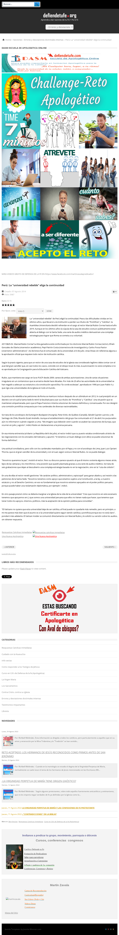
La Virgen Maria (9, 679)
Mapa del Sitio (11, 912)
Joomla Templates (12, 929)
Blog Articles (13, 821)
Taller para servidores (34, 857)
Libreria (5, 711)
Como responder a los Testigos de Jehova (21, 666)
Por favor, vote (8, 310)
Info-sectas (7, 660)
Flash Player (25, 568)
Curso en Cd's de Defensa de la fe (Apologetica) (23, 673)
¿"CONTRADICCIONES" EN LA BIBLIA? (39, 814)
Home (8, 39)
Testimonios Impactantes (13, 704)
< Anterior (9, 547)
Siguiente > (109, 547)
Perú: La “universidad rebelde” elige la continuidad (33, 285)
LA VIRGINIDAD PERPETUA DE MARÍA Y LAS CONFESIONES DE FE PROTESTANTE (58, 808)
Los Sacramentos (10, 685)
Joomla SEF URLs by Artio (9, 554)
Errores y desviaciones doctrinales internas (43, 39)
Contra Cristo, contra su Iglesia (16, 692)
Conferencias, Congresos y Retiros (38, 868)
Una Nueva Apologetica (12, 536)
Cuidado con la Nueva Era (13, 654)
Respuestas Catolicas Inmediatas (17, 532)
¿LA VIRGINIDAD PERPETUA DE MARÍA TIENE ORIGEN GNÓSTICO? (39, 781)
